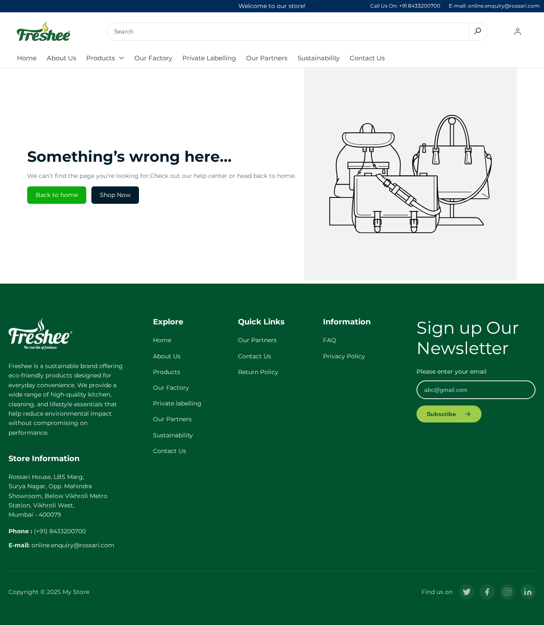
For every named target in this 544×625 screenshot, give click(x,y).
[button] (105, 58)
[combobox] (297, 32)
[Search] (477, 31)
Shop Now (115, 195)
